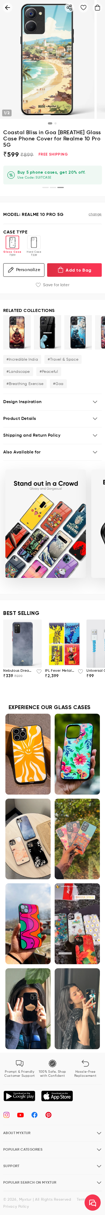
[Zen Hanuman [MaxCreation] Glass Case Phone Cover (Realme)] (17, 332)
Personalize (28, 270)
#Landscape (18, 372)
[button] (52, 402)
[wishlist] (37, 673)
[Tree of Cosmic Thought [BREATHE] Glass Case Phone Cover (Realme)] (78, 332)
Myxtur (25, 1199)
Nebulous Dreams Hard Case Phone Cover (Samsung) (18, 671)
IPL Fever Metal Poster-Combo (60, 671)
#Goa (58, 384)
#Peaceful (49, 372)
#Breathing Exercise (24, 384)
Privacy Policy (16, 1207)
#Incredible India (22, 359)
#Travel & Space (63, 359)
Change (95, 214)
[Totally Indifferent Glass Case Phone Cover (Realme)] (47, 332)
